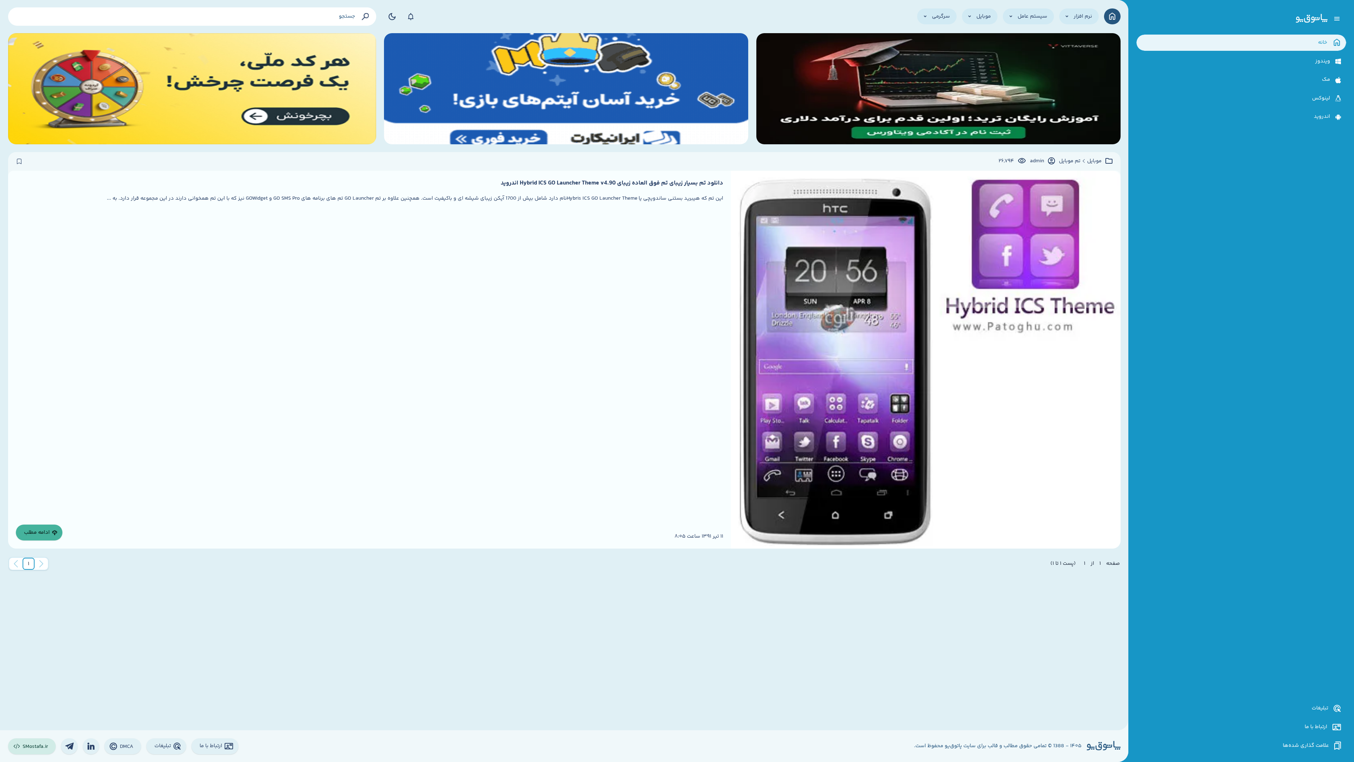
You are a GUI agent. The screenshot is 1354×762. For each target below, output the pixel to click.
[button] (29, 564)
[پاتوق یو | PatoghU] (1312, 18)
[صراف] (192, 88)
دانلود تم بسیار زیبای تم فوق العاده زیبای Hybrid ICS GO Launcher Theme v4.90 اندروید (612, 183)
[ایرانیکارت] (566, 88)
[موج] (938, 88)
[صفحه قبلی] (41, 564)
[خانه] (1112, 16)
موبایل (1094, 161)
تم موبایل (1069, 161)
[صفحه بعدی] (16, 564)
